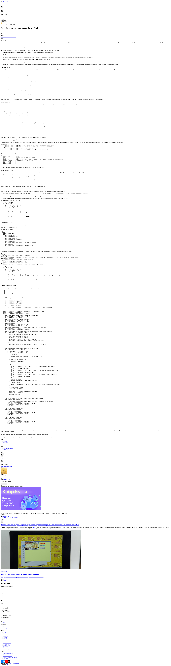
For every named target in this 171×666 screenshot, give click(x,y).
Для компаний (6, 645)
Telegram (10, 466)
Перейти (2, 514)
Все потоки (5, 1)
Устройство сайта (7, 643)
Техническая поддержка (13, 663)
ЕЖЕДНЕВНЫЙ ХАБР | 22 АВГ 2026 (9, 517)
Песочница (5, 638)
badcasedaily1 (3, 24)
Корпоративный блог (8, 653)
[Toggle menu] (1, 1)
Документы (5, 646)
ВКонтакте (5, 466)
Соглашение (6, 647)
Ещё (5, 580)
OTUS (4, 622)
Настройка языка (4, 663)
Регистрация (6, 628)
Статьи (4, 632)
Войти (4, 626)
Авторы (5, 637)
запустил (34, 527)
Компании (5, 636)
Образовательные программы (10, 657)
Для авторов (6, 644)
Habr (8, 664)
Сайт (2, 466)
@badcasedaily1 (6, 479)
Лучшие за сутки (4, 586)
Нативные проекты (7, 656)
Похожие (10, 586)
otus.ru (4, 604)
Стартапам (5, 658)
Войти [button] (2, 8)
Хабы (4, 634)
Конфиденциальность (8, 649)
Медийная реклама (7, 654)
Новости (5, 633)
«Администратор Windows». (60, 436)
